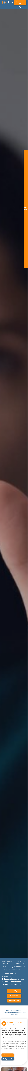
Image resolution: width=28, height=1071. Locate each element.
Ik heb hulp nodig (14, 1000)
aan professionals (15, 984)
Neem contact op (20, 2)
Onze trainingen (14, 991)
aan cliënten (14, 979)
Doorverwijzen (14, 995)
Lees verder (7, 1055)
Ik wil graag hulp (7, 1059)
